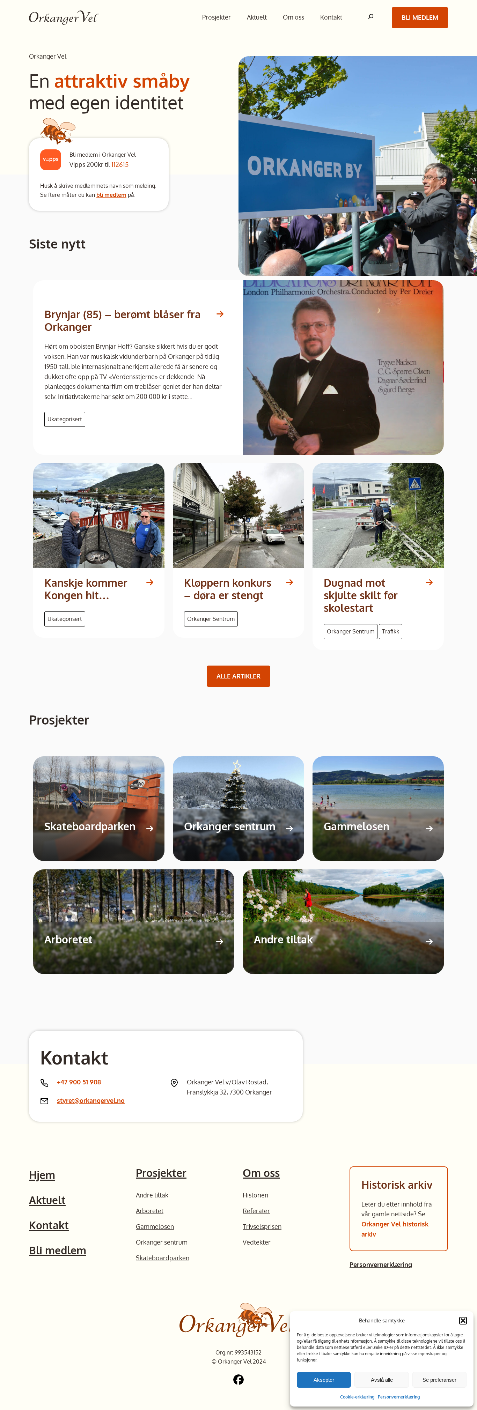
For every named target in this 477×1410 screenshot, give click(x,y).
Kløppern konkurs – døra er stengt (227, 588)
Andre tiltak (283, 939)
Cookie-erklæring (357, 1397)
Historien (255, 1195)
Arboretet (68, 939)
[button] (463, 1320)
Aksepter (324, 1380)
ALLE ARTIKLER (238, 676)
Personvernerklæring (399, 1397)
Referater (256, 1211)
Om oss (261, 1172)
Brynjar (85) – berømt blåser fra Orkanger (122, 320)
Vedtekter (257, 1242)
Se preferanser (439, 1380)
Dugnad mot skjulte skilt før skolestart (361, 595)
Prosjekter (161, 1172)
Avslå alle (382, 1380)
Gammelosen (356, 826)
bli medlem (111, 194)
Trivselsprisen (262, 1226)
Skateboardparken (89, 826)
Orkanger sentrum (230, 826)
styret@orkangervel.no (91, 1100)
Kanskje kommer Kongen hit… (85, 588)
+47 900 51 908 (79, 1082)
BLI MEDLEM (420, 17)
